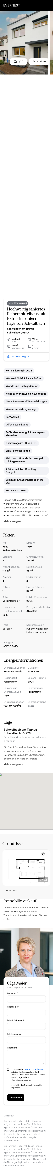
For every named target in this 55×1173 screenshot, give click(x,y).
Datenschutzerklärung (33, 1069)
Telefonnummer (14, 1034)
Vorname (12, 993)
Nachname (13, 1006)
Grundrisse (39, 61)
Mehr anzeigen (12, 521)
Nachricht (12, 1047)
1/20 (20, 61)
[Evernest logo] (12, 5)
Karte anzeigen (20, 356)
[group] (26, 870)
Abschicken (16, 1097)
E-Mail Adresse (15, 1020)
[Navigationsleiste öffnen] (46, 5)
